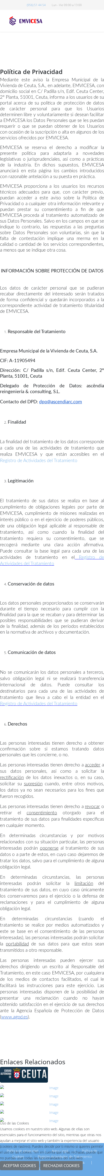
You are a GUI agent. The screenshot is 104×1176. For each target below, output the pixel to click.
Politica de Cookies (52, 1173)
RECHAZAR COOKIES (61, 1165)
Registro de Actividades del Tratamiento (38, 460)
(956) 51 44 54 (36, 5)
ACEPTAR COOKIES (19, 1165)
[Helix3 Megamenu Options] (99, 20)
